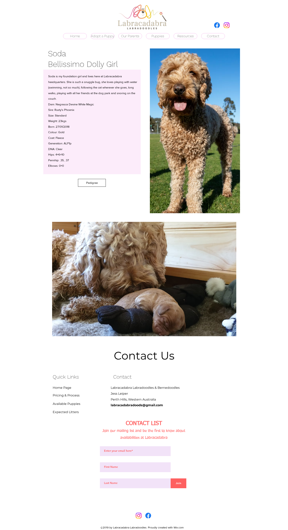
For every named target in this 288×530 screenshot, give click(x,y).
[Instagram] (226, 25)
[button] (130, 36)
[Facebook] (217, 25)
